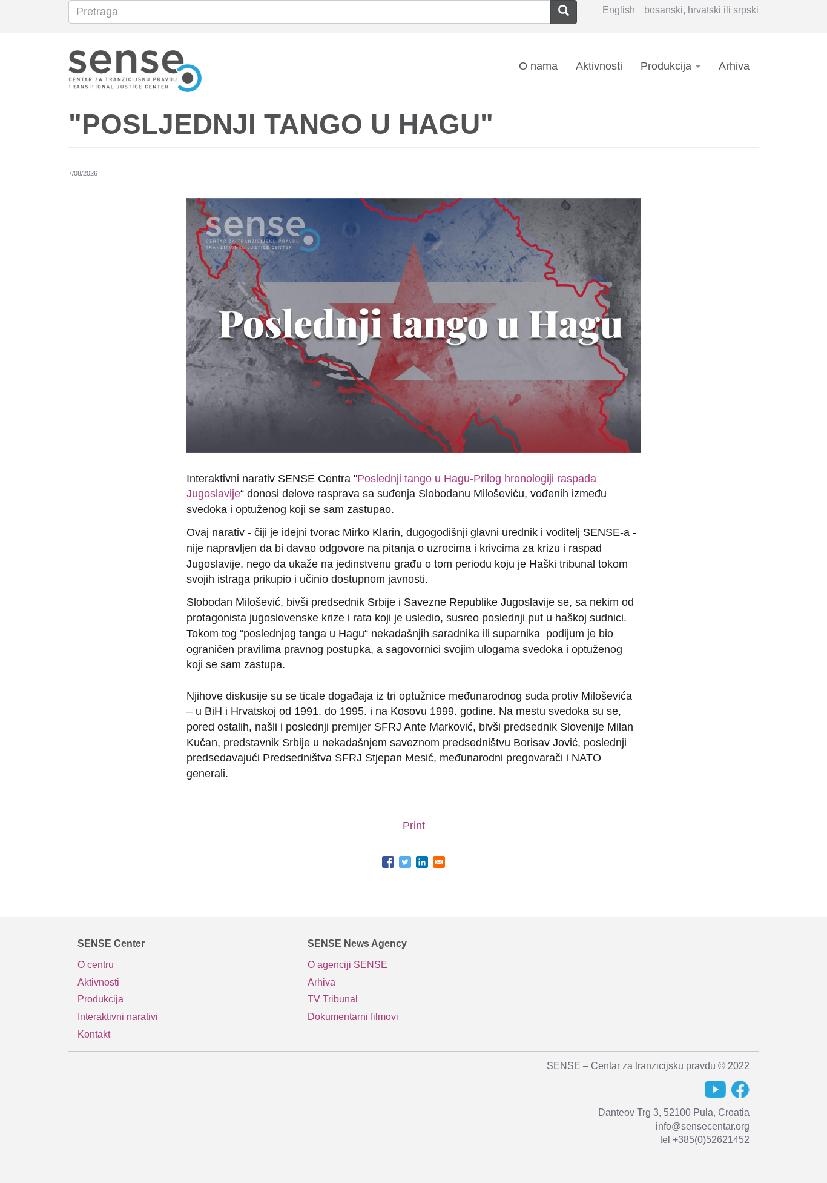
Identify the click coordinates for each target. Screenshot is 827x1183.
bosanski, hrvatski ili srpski (701, 10)
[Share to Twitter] (405, 862)
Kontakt (93, 1034)
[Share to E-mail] (439, 862)
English (618, 10)
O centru (95, 964)
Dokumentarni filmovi (353, 1017)
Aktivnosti (599, 66)
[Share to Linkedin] (422, 862)
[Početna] (139, 68)
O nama (538, 66)
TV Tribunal (333, 999)
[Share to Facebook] (388, 862)
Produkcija (667, 66)
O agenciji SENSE (347, 964)
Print (414, 826)
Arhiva (734, 66)
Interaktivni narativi (117, 1017)
